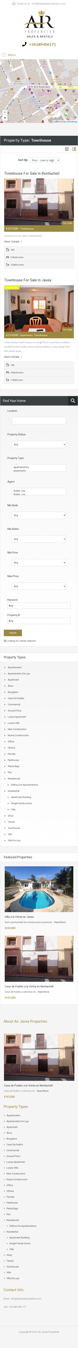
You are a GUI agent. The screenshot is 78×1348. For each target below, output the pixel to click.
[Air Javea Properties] (39, 24)
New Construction (17, 729)
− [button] (5, 118)
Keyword (12, 599)
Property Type (15, 458)
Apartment (13, 679)
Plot (10, 772)
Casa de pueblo (16, 698)
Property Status (16, 434)
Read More (60, 922)
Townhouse (14, 828)
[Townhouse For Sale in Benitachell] (53, 110)
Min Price (12, 552)
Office (11, 741)
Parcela (11, 754)
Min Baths (13, 528)
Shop (10, 815)
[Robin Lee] (39, 491)
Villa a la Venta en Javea (19, 916)
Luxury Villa (13, 723)
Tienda (11, 822)
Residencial (14, 778)
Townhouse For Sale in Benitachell (31, 173)
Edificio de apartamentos (24, 784)
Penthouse (13, 760)
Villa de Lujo (14, 840)
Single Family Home (21, 803)
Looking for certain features (21, 640)
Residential (13, 791)
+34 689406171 (42, 44)
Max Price (13, 576)
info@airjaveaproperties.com (49, 3)
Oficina (11, 747)
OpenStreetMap (70, 121)
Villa (13, 809)
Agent (11, 481)
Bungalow (13, 692)
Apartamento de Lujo (19, 673)
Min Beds (12, 505)
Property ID (13, 615)
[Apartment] (39, 471)
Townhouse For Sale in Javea (27, 280)
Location (12, 410)
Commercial (14, 704)
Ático (10, 686)
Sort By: (23, 160)
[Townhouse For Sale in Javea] (25, 62)
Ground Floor (15, 710)
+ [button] (5, 112)
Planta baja (13, 766)
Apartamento (15, 667)
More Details (12, 241)
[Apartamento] (39, 467)
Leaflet (56, 121)
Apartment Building (21, 797)
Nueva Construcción (18, 735)
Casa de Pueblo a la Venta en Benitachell (29, 986)
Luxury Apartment (17, 716)
